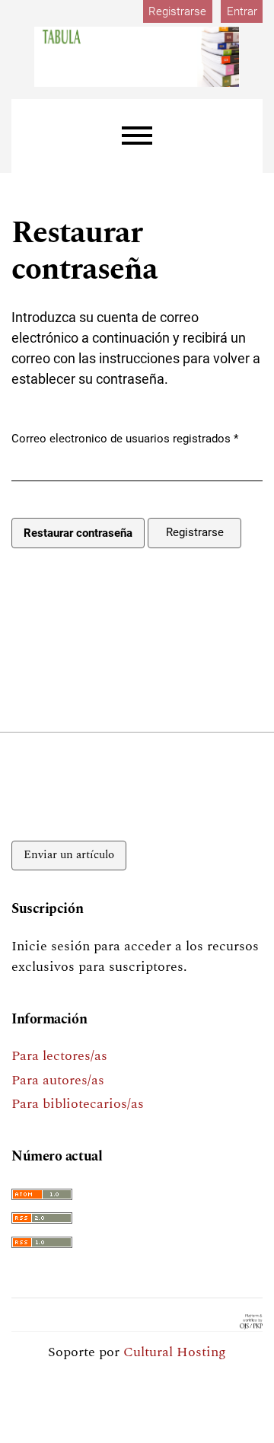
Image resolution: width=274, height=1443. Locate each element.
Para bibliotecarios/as (77, 1103)
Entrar (242, 11)
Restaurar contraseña (78, 533)
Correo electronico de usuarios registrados (124, 438)
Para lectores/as (59, 1056)
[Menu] (137, 136)
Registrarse (177, 11)
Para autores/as (57, 1080)
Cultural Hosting (174, 1352)
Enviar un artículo (69, 855)
